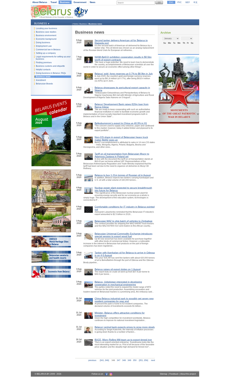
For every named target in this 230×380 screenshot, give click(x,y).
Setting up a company (46, 53)
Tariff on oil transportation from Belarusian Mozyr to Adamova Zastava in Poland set (122, 155)
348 (124, 360)
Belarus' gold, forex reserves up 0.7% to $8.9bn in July (124, 73)
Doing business (43, 42)
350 (135, 360)
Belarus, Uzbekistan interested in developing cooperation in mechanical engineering (118, 283)
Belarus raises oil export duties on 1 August (118, 269)
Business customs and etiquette (50, 66)
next (153, 360)
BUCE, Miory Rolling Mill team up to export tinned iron (123, 339)
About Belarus (39, 2)
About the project (188, 374)
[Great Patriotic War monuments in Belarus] (179, 123)
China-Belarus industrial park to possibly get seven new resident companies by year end (124, 300)
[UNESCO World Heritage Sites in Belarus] (51, 247)
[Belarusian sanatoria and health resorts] (51, 262)
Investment (41, 80)
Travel (54, 2)
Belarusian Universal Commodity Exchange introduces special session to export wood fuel (123, 235)
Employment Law (44, 46)
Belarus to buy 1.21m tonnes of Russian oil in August (123, 175)
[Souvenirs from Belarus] (51, 277)
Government (80, 2)
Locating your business (46, 28)
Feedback (173, 374)
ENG (171, 2)
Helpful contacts (43, 69)
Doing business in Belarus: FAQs (51, 73)
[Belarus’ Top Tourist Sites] (51, 232)
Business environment (46, 35)
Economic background (46, 39)
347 (118, 360)
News (92, 2)
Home (75, 24)
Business (65, 2)
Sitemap (163, 374)
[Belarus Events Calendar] (51, 166)
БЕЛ (188, 2)
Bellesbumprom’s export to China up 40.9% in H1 (121, 123)
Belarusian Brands (44, 84)
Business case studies (46, 32)
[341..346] (104, 360)
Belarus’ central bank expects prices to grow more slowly (125, 327)
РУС (179, 2)
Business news (43, 76)
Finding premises (44, 62)
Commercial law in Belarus (48, 49)
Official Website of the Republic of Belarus (56, 17)
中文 (195, 2)
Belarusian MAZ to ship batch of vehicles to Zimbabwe (123, 221)
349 (129, 360)
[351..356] (143, 360)
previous (92, 360)
